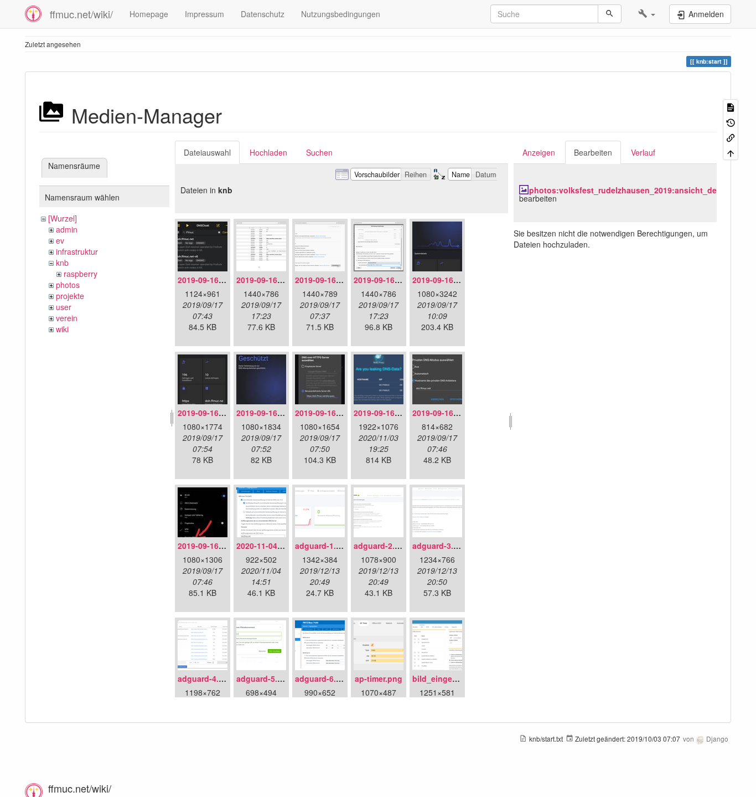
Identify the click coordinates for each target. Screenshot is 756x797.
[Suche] (610, 13)
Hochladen (268, 152)
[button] (647, 14)
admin (66, 229)
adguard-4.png (206, 678)
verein (66, 317)
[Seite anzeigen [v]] (730, 107)
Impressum (204, 13)
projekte (70, 295)
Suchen (319, 152)
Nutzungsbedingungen (340, 13)
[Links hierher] (730, 137)
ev (60, 240)
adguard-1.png (323, 545)
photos (68, 284)
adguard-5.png (264, 678)
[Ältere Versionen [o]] (730, 121)
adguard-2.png (382, 545)
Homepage (149, 13)
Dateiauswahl (207, 152)
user (63, 306)
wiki (62, 329)
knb (62, 262)
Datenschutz (262, 13)
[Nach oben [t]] (730, 152)
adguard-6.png (323, 678)
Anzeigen (538, 152)
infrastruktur (77, 251)
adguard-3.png (440, 545)
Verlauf (643, 152)
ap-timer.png (378, 678)
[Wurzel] (62, 218)
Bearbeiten (593, 152)
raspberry (80, 273)
